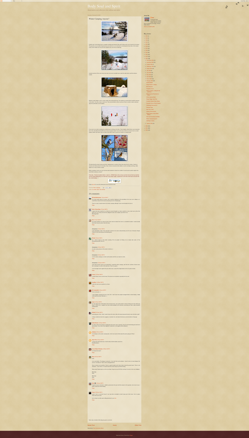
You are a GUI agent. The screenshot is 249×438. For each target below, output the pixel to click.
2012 (146, 52)
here (115, 398)
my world (94, 189)
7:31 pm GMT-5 (104, 197)
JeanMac (94, 282)
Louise (93, 274)
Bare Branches (149, 86)
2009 (146, 58)
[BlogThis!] (107, 187)
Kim (93, 219)
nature (98, 189)
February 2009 (150, 80)
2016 (146, 44)
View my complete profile (149, 26)
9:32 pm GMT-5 (101, 254)
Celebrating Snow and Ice (151, 105)
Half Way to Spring (150, 120)
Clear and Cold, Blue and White (153, 116)
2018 (146, 40)
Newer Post (91, 425)
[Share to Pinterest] (110, 187)
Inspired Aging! (149, 82)
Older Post (138, 425)
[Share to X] (108, 187)
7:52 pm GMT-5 (104, 209)
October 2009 (150, 64)
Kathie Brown (95, 322)
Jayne (93, 301)
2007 (146, 128)
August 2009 (149, 68)
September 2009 (150, 66)
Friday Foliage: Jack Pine (151, 99)
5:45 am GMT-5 (102, 290)
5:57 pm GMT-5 (99, 332)
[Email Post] (103, 187)
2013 (146, 50)
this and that (102, 189)
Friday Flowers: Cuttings (151, 84)
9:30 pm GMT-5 (101, 247)
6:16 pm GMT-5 (100, 339)
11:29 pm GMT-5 (99, 274)
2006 (146, 130)
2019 (146, 38)
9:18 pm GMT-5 (101, 228)
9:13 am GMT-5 (99, 312)
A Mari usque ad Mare (151, 97)
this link (93, 184)
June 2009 (149, 72)
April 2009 (149, 76)
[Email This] (105, 187)
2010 (146, 56)
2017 (146, 42)
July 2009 (149, 70)
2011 (146, 54)
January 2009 (150, 123)
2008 (146, 126)
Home (115, 425)
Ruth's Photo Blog (96, 209)
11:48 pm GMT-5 (100, 282)
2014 (146, 48)
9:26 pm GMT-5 (99, 238)
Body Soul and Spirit (104, 6)
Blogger (131, 435)
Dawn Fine (94, 339)
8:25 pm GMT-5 (98, 356)
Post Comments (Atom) (98, 428)
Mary (93, 356)
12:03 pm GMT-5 (102, 322)
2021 (146, 36)
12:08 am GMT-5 (98, 392)
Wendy (93, 238)
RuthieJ (94, 312)
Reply (93, 205)
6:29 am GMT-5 (98, 301)
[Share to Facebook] (109, 187)
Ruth (93, 383)
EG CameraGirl (95, 290)
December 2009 (150, 60)
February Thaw (149, 107)
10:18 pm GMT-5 (101, 262)
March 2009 (149, 78)
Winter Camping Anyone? (151, 118)
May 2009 (149, 74)
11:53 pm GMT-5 (99, 383)
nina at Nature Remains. (97, 348)
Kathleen (94, 332)
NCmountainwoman (96, 197)
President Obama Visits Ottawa (153, 101)
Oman (93, 392)
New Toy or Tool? (150, 109)
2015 (146, 46)
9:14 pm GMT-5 (97, 219)
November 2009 (150, 62)
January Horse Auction (151, 111)
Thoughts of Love (150, 88)
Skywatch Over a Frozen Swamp (153, 103)
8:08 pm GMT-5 (106, 348)
